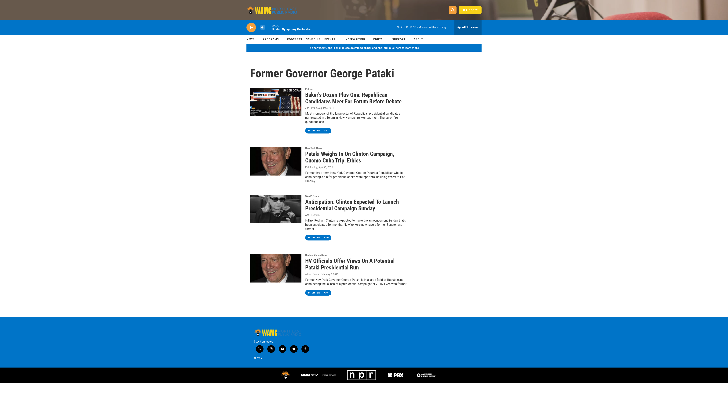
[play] (251, 27)
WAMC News (312, 196)
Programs (271, 39)
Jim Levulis (311, 107)
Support (399, 39)
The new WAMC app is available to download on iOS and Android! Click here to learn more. (364, 47)
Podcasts (294, 39)
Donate (472, 10)
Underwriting (354, 39)
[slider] (268, 27)
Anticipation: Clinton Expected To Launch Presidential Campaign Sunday (352, 205)
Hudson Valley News (316, 255)
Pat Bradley (311, 167)
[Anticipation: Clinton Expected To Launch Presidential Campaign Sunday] (275, 209)
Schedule (313, 39)
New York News (313, 148)
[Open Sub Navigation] (257, 39)
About (418, 39)
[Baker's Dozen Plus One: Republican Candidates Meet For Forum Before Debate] (275, 102)
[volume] (262, 27)
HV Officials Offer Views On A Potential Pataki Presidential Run (350, 264)
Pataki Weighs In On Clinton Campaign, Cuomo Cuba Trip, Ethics (349, 157)
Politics (309, 89)
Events (329, 39)
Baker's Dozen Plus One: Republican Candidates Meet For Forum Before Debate (353, 98)
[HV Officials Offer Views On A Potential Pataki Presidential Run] (275, 268)
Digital (378, 39)
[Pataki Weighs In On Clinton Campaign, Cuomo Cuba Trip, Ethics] (275, 161)
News (250, 39)
